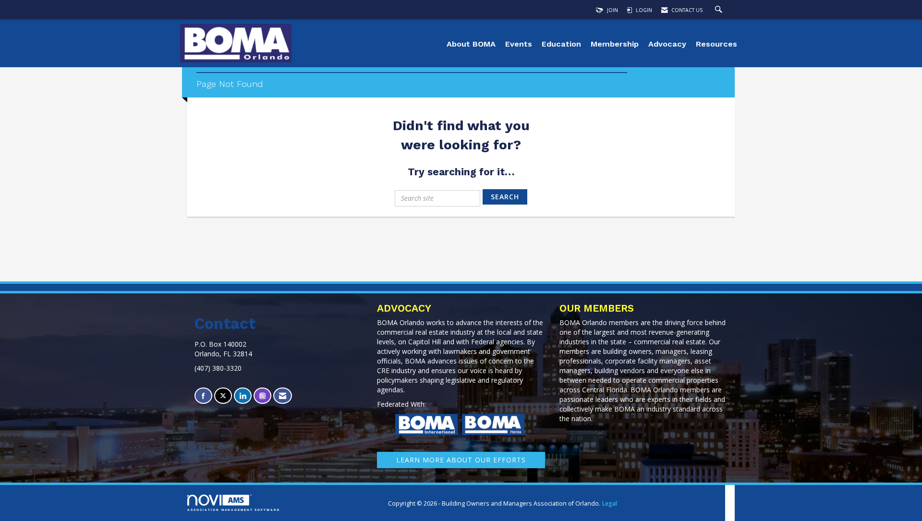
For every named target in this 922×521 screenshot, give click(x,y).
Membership (615, 43)
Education (561, 43)
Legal (609, 503)
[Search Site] (720, 10)
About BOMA (471, 43)
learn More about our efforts (461, 459)
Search (505, 196)
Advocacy (667, 43)
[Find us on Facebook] (203, 396)
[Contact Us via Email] (282, 396)
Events (518, 43)
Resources (716, 43)
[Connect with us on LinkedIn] (243, 396)
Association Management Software (233, 509)
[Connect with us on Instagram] (262, 396)
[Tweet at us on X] (223, 396)
